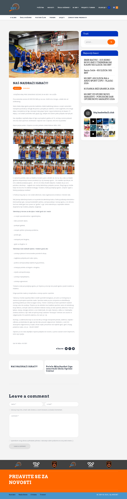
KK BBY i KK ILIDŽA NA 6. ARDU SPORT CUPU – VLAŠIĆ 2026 (98, 80)
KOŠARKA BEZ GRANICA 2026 (99, 89)
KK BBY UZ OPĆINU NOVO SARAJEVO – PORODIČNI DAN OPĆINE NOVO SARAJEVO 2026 (99, 96)
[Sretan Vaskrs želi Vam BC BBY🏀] (87, 128)
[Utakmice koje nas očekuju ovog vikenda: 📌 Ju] (106, 128)
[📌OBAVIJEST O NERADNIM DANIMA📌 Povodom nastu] (99, 121)
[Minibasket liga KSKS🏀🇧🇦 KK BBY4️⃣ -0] (93, 134)
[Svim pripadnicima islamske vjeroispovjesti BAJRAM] (106, 121)
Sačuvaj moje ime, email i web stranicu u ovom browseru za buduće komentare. (36, 410)
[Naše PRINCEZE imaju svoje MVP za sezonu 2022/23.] (87, 121)
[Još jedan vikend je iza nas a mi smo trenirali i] (112, 134)
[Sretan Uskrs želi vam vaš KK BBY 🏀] (93, 128)
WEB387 (115, 495)
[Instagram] (117, 7)
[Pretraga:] (99, 42)
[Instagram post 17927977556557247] (112, 128)
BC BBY (99, 495)
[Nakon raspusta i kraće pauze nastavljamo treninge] (99, 134)
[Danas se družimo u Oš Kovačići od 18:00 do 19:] (112, 121)
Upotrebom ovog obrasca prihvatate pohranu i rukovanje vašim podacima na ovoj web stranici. (42, 441)
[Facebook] (114, 7)
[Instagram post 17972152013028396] (106, 134)
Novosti (17, 88)
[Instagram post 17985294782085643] (93, 121)
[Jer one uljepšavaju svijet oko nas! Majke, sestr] (87, 134)
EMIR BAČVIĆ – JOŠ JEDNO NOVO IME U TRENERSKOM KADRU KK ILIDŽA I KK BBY (98, 62)
